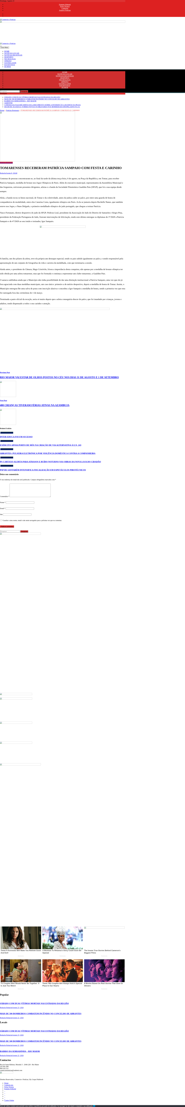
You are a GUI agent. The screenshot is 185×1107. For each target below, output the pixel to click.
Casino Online (9, 1100)
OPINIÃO (7, 61)
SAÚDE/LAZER (10, 63)
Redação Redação (6, 1008)
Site (1, 514)
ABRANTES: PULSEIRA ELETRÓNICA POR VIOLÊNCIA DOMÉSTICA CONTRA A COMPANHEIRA (47, 453)
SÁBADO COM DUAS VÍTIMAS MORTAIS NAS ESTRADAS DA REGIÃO (32, 97)
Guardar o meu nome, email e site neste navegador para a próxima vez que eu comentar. (32, 520)
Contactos (64, 8)
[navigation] (92, 59)
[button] (0, 1104)
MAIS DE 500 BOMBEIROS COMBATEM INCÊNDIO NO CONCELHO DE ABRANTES (37, 99)
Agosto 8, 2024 (11, 173)
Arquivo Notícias (65, 10)
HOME (6, 51)
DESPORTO (8, 57)
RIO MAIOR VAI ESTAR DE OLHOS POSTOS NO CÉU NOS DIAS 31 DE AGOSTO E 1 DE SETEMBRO (59, 377)
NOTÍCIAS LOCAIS (11, 53)
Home (2, 110)
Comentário (4, 496)
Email (2, 508)
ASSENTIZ (8, 103)
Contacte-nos (8, 1085)
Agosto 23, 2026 (18, 1008)
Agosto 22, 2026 (18, 1018)
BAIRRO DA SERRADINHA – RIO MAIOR (20, 101)
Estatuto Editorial (65, 4)
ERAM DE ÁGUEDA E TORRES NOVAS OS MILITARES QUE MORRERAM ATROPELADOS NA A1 (42, 107)
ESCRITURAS (9, 65)
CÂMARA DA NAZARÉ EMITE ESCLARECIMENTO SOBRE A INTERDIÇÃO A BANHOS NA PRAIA (42, 105)
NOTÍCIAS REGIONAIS (13, 55)
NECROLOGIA (10, 59)
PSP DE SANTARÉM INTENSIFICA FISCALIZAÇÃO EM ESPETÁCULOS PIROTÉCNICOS (43, 470)
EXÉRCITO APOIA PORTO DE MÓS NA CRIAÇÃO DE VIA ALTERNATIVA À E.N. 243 (40, 445)
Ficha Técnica (65, 6)
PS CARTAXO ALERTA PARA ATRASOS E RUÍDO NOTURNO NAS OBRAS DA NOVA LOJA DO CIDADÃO (50, 462)
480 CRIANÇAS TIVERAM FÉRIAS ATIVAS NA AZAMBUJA (34, 405)
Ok (94, 1106)
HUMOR (7, 67)
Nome (2, 502)
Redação (3, 173)
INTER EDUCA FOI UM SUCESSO (16, 437)
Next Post (3, 400)
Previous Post (5, 372)
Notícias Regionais (12, 110)
